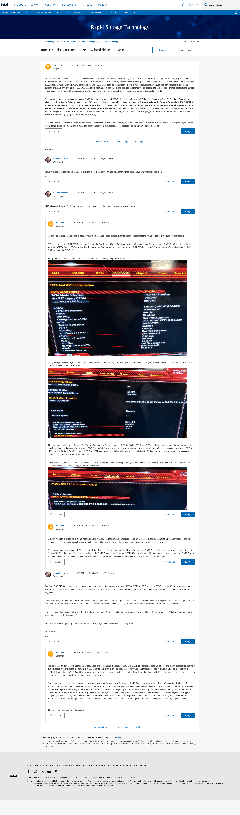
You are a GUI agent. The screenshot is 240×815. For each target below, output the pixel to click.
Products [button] (20, 4)
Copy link (170, 187)
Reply (188, 137)
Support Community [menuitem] (11, 12)
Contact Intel (55, 780)
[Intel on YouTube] (49, 787)
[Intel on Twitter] (35, 787)
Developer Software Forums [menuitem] (49, 12)
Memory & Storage (91, 41)
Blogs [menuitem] (119, 12)
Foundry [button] (99, 4)
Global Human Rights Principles (198, 798)
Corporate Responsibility (109, 780)
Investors (80, 780)
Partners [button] (83, 4)
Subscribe (164, 49)
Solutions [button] (50, 4)
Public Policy (140, 780)
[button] (193, 66)
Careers (91, 780)
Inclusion (127, 780)
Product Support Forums (69, 41)
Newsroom (68, 780)
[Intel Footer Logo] (13, 790)
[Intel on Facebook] (28, 787)
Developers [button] (67, 4)
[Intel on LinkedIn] (42, 787)
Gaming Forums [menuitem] (103, 12)
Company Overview (37, 780)
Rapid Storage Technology (113, 41)
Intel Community (48, 41)
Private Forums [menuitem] (135, 12)
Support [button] (35, 4)
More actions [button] (185, 49)
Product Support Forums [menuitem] (78, 12)
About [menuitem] (29, 12)
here (121, 752)
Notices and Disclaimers (77, 798)
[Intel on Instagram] (56, 787)
